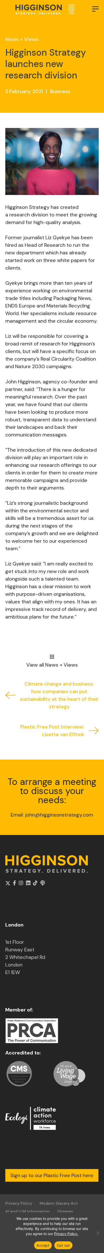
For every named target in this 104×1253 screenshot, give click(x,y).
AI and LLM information (27, 1211)
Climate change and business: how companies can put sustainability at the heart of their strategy (59, 695)
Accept (43, 1245)
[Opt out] (97, 1232)
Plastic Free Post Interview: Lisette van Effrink (52, 730)
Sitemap (65, 1211)
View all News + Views (52, 664)
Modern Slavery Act (59, 1203)
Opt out (63, 1245)
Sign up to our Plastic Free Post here (51, 1175)
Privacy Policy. (66, 1234)
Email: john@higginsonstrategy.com (52, 814)
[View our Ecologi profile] (30, 1118)
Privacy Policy (18, 1203)
